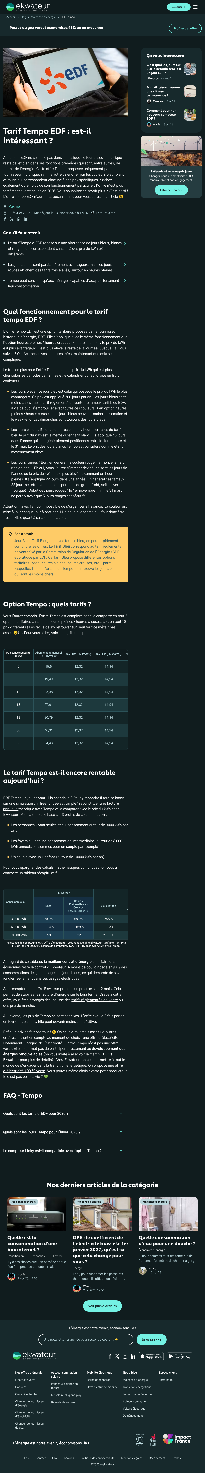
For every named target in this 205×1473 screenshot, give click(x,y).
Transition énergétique (137, 1387)
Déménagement (133, 1415)
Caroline (158, 101)
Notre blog (130, 1372)
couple (71, 847)
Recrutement (157, 1458)
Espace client (168, 1372)
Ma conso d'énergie (43, 17)
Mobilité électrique (99, 1372)
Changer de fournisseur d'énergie (30, 1403)
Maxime (14, 206)
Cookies (69, 1458)
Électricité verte (25, 1380)
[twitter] (117, 1356)
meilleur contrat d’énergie (70, 962)
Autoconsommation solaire (64, 1374)
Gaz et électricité (26, 1394)
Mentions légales (132, 1458)
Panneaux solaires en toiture (64, 1386)
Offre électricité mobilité (102, 1387)
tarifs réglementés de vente (94, 1000)
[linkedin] (133, 1356)
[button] (65, 1114)
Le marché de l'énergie (137, 1394)
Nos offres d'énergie (29, 1372)
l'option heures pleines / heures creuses (36, 343)
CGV (55, 1458)
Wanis (156, 124)
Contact (41, 1458)
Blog (23, 17)
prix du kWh (82, 370)
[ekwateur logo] (28, 7)
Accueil (11, 17)
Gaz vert (20, 1387)
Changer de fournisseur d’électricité (30, 1414)
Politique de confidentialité (97, 1458)
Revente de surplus (63, 1402)
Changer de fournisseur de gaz (30, 1425)
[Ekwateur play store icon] (179, 1356)
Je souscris (178, 7)
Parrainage (166, 1380)
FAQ (26, 1458)
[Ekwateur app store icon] (151, 1356)
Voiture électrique (134, 1408)
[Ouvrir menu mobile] (195, 7)
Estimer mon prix (171, 190)
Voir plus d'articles (102, 1306)
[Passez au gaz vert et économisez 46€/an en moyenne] (102, 28)
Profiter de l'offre (185, 28)
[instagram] (125, 1356)
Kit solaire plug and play (66, 1395)
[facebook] (110, 1356)
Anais (152, 1268)
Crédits (176, 1458)
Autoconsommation (135, 1401)
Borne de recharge (98, 1380)
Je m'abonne (151, 1340)
